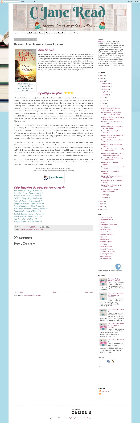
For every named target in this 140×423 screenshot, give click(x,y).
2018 (102, 207)
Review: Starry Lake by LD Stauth (110, 163)
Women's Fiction (105, 256)
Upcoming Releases (106, 254)
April (103, 106)
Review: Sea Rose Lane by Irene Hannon (112, 141)
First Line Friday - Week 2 (116, 340)
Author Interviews (106, 217)
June (103, 100)
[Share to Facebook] (47, 227)
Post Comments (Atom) (32, 295)
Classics (102, 222)
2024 (102, 78)
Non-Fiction (104, 244)
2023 (102, 81)
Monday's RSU (104, 239)
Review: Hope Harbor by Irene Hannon (111, 145)
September (106, 92)
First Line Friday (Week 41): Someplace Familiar (116, 325)
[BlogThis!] (43, 227)
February (105, 195)
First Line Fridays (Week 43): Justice (114, 280)
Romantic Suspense (107, 249)
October (105, 89)
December (105, 83)
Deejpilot (74, 418)
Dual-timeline (105, 227)
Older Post (89, 292)
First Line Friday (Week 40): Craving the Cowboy (116, 295)
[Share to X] (45, 227)
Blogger (89, 418)
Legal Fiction (104, 237)
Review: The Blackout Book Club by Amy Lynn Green (111, 113)
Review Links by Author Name (32, 33)
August (104, 95)
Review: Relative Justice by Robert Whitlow (110, 109)
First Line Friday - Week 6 (116, 310)
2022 (102, 201)
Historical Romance (106, 234)
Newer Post (19, 292)
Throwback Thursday (107, 251)
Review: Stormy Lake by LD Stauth (110, 172)
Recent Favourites (106, 246)
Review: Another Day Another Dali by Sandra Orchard (111, 154)
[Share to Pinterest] (49, 227)
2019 (102, 204)
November (105, 86)
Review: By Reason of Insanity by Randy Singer (112, 177)
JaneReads (105, 391)
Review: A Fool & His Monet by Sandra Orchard (112, 159)
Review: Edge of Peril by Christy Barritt (112, 181)
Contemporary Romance (27, 229)
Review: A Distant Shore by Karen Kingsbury (110, 190)
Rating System (74, 33)
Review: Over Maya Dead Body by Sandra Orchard (112, 150)
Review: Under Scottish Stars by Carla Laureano (112, 118)
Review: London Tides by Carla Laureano (111, 122)
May (103, 103)
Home (16, 33)
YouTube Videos (105, 259)
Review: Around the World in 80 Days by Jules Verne (112, 136)
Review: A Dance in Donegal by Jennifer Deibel (112, 127)
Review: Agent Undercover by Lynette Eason (111, 186)
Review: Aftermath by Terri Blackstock (110, 132)
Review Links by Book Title (55, 33)
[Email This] (41, 227)
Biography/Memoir (106, 220)
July (103, 97)
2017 (102, 209)
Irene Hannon (40, 229)
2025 (102, 75)
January (104, 197)
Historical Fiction (106, 232)
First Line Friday (105, 229)
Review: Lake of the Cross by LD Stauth (112, 168)
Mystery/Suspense (106, 242)
